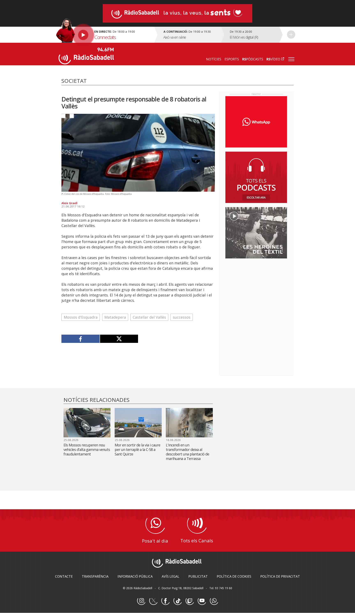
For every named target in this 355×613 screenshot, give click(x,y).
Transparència (95, 576)
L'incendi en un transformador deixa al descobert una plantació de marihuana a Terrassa (187, 451)
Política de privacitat (280, 576)
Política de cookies (234, 576)
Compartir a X (119, 339)
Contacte (64, 576)
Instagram (141, 601)
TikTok (177, 601)
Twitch (189, 601)
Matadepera (115, 317)
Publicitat (198, 576)
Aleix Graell (69, 203)
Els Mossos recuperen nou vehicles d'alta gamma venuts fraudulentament (86, 449)
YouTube (201, 601)
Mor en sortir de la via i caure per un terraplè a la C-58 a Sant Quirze (137, 449)
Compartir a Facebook (80, 339)
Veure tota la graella (291, 34)
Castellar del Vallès (149, 317)
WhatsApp (214, 601)
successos (181, 317)
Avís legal (170, 576)
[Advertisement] (256, 288)
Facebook (165, 601)
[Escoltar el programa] (106, 35)
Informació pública (135, 576)
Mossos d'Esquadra (81, 317)
